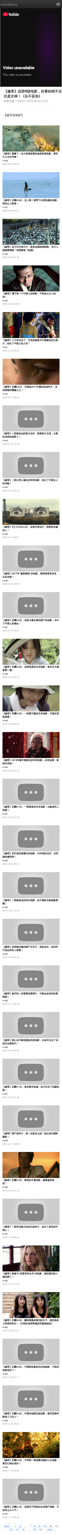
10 (44, 1526)
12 (56, 1526)
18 (34, 1529)
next (49, 1529)
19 (40, 1529)
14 (17, 1529)
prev (7, 1526)
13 (11, 1529)
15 (23, 1529)
